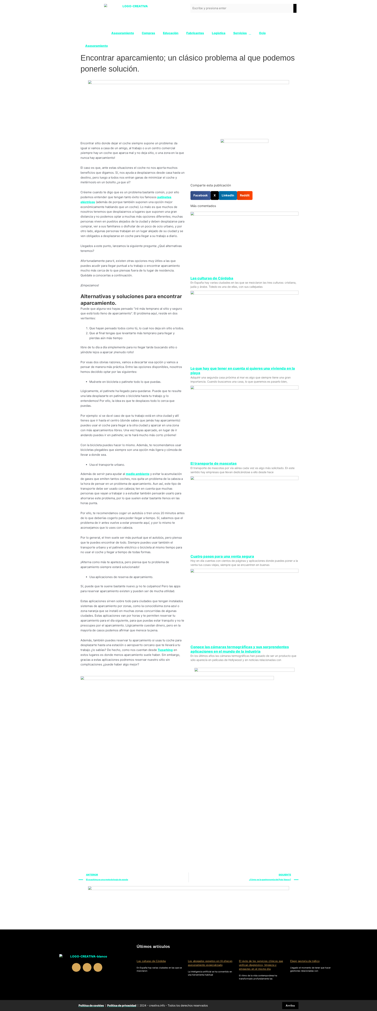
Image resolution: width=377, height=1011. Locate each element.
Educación (170, 33)
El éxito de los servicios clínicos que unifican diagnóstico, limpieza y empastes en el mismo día (261, 965)
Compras (148, 33)
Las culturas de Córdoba (211, 278)
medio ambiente (137, 474)
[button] (200, 195)
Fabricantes (195, 33)
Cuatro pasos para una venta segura (222, 556)
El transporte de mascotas (213, 463)
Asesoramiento (122, 33)
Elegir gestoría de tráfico (305, 961)
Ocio (262, 33)
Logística (218, 33)
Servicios (240, 33)
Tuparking (165, 650)
